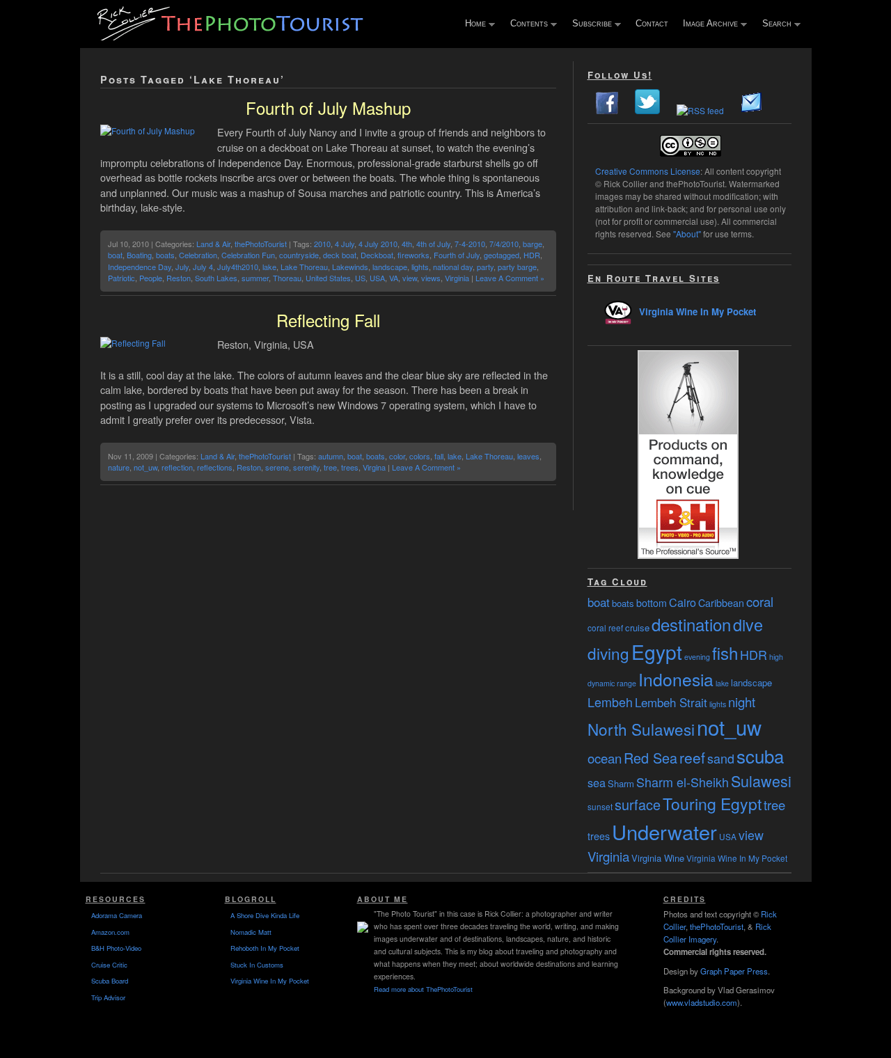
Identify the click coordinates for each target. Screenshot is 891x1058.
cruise (637, 627)
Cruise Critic (109, 965)
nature (118, 467)
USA (377, 277)
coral (759, 601)
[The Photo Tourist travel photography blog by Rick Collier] (232, 36)
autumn (330, 455)
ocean (605, 758)
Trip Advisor (108, 997)
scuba (760, 755)
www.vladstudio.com (701, 1002)
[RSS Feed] (700, 110)
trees (349, 467)
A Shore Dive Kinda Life (264, 915)
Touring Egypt (712, 803)
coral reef (605, 627)
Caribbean (721, 603)
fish (725, 652)
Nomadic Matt (250, 932)
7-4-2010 (470, 243)
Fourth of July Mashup (328, 107)
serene (277, 467)
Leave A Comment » (509, 277)
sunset (600, 806)
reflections (214, 467)
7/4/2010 (504, 243)
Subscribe (589, 24)
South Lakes (216, 277)
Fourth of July (457, 254)
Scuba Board (109, 981)
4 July (344, 243)
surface (638, 804)
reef (692, 757)
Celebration (198, 254)
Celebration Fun (248, 254)
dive (748, 624)
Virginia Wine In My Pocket (697, 311)
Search (773, 24)
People (150, 277)
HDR (531, 254)
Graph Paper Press (734, 971)
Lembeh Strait (671, 702)
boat (115, 254)
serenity (306, 467)
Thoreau (287, 277)
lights (420, 266)
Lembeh (610, 702)
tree (330, 467)
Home (472, 24)
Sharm (621, 783)
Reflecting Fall (328, 320)
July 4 (203, 266)
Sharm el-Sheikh (682, 782)
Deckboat (377, 254)
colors (419, 455)
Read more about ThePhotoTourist (423, 989)
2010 (322, 243)
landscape (389, 266)
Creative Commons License (647, 171)
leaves (528, 455)
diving (608, 653)
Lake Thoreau (304, 266)
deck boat (339, 254)
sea (597, 782)
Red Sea (650, 758)
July (182, 266)
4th (407, 243)
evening (697, 657)
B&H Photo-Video (116, 948)
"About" (687, 233)
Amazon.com (110, 932)
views (431, 277)
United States (328, 277)
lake (269, 266)
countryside (299, 254)
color (397, 455)
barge (532, 243)
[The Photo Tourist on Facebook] (607, 110)
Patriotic (121, 277)
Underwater (664, 831)
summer (255, 277)
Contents (526, 24)
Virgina (374, 467)
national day (453, 266)
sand (720, 758)
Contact (652, 23)
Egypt (656, 651)
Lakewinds (350, 266)
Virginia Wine (657, 857)
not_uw (145, 467)
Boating (139, 254)
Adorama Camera (116, 915)
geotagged (501, 254)
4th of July (433, 243)
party (485, 266)
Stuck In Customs (256, 965)
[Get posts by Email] (752, 110)
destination (691, 624)
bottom (651, 603)
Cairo (682, 602)
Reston (178, 277)
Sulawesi (761, 780)
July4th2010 (237, 266)
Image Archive (707, 24)
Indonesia (675, 679)
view (409, 277)
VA (393, 277)
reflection (177, 467)
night (741, 702)
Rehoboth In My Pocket (264, 948)
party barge (517, 266)
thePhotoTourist (261, 243)
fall (438, 455)
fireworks (413, 254)
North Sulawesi (641, 729)
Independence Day (139, 266)
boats (165, 254)
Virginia (457, 277)
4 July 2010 (377, 243)
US (360, 277)
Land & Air (213, 243)
